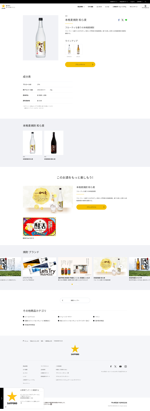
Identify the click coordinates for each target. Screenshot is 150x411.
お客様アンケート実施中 (28, 390)
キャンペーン (134, 7)
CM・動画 (90, 7)
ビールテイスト (30, 317)
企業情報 (139, 1)
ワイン (97, 317)
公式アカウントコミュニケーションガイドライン (68, 380)
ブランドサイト (80, 64)
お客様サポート (113, 1)
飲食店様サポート (124, 1)
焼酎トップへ (75, 300)
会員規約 (43, 369)
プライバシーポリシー (61, 373)
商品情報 (80, 7)
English (133, 1)
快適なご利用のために (61, 369)
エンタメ (99, 7)
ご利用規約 (59, 366)
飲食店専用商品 (30, 325)
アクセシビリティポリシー (62, 376)
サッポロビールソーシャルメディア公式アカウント (114, 371)
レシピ (107, 7)
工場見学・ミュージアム (119, 7)
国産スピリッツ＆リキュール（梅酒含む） (37, 321)
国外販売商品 (99, 321)
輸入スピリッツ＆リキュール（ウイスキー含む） (74, 321)
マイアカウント (145, 7)
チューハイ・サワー (66, 317)
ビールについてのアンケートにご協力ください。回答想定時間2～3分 (30, 398)
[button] (72, 284)
